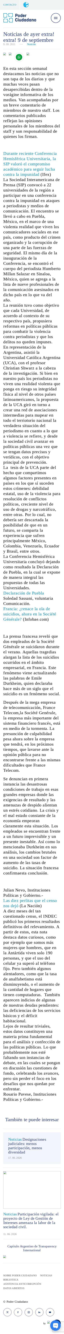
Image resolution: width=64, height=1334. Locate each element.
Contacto (9, 5)
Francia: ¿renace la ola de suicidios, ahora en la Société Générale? (29, 614)
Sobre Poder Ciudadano (20, 1275)
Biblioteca (11, 1279)
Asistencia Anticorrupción (22, 1284)
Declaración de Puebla (23, 593)
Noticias (31, 44)
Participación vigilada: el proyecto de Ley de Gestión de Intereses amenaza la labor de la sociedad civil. (31, 1220)
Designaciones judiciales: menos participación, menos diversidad (27, 1145)
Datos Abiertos (13, 1288)
